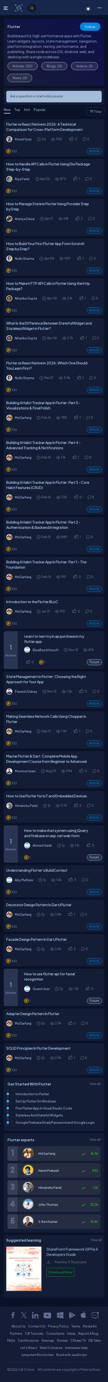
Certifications (28, 1340)
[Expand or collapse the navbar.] (6, 8)
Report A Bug (88, 1333)
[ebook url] (23, 1293)
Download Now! (60, 1272)
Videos (84, 66)
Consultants (55, 1333)
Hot (27, 110)
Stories (62, 1340)
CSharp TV (78, 1340)
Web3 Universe (51, 1348)
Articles (22, 66)
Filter (98, 112)
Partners (16, 1333)
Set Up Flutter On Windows (36, 1101)
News (20, 78)
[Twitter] (24, 1315)
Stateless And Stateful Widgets (39, 1115)
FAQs (11, 1340)
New (7, 110)
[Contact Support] (95, 1315)
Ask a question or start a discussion (36, 96)
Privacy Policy (58, 1326)
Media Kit (90, 1326)
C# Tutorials (34, 1333)
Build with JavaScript (71, 1355)
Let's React (28, 1348)
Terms (75, 1326)
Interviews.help (76, 1348)
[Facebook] (13, 1315)
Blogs (54, 66)
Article (94, 151)
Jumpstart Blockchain (37, 1355)
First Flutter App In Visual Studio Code (44, 1108)
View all (94, 1084)
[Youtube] (47, 1315)
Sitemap (47, 1340)
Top (17, 110)
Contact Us (36, 1326)
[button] (99, 7)
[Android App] (72, 1315)
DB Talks (94, 1340)
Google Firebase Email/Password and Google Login (55, 1122)
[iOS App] (83, 1315)
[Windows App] (60, 1315)
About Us (19, 1326)
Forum (94, 662)
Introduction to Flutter (32, 1094)
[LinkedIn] (35, 1315)
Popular (39, 110)
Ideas (71, 1333)
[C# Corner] (19, 8)
